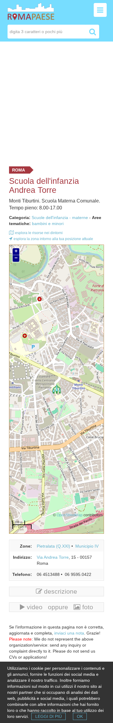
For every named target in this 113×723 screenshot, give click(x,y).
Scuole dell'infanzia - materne (60, 217)
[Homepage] (31, 11)
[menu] (100, 10)
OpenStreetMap (70, 515)
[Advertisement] (56, 102)
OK (80, 716)
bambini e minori (48, 223)
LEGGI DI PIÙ (48, 716)
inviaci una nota (69, 633)
